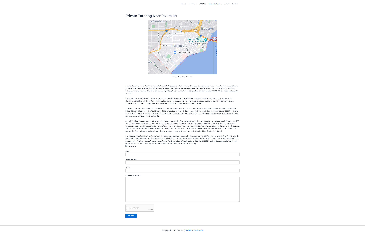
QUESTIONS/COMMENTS (133, 175)
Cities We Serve (214, 4)
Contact (235, 4)
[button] (195, 4)
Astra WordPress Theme (194, 230)
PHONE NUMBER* (131, 159)
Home (183, 4)
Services (191, 4)
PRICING (202, 4)
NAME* (127, 151)
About (227, 4)
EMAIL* (127, 167)
